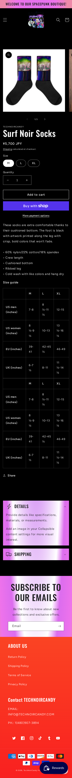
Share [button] (12, 475)
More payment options (36, 215)
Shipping (7, 149)
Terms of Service (19, 675)
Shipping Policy (18, 666)
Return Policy (17, 657)
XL (34, 163)
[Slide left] (27, 119)
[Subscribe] (59, 626)
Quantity (8, 172)
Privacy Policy (17, 684)
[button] (5, 19)
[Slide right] (44, 119)
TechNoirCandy (30, 770)
